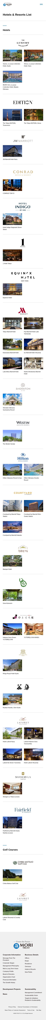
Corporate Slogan (8, 963)
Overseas (28, 966)
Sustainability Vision (31, 995)
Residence (28, 964)
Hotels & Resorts (30, 969)
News (5, 994)
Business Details (31, 955)
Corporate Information (12, 955)
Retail (27, 961)
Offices (27, 958)
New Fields (28, 972)
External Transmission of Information (28, 1007)
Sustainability (30, 989)
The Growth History (9, 982)
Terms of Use (30, 1010)
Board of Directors (8, 974)
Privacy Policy (12, 1007)
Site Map (38, 1010)
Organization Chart (9, 977)
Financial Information (9, 980)
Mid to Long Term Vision (10, 968)
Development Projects (12, 989)
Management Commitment (33, 992)
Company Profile (8, 971)
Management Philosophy (11, 966)
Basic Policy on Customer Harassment (15, 1010)
